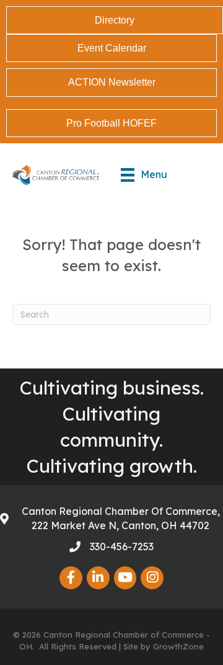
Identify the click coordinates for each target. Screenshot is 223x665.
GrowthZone (178, 646)
